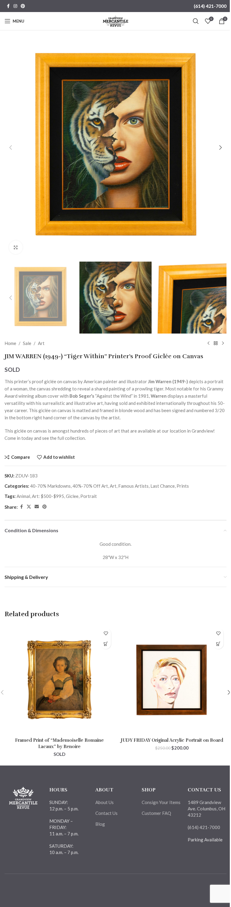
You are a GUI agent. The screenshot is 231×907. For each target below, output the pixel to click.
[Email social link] (37, 507)
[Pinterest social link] (23, 6)
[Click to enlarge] (16, 247)
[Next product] (222, 343)
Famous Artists (133, 486)
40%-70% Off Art (90, 486)
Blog (100, 824)
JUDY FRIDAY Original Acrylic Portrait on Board (172, 740)
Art (41, 343)
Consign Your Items (161, 802)
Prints (183, 486)
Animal (23, 496)
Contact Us (106, 813)
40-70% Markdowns (50, 486)
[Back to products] (215, 343)
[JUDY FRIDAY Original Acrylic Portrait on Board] (171, 680)
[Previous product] (208, 343)
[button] (11, 147)
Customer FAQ (156, 813)
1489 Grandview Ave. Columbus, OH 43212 (206, 809)
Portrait (88, 496)
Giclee (72, 496)
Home (10, 343)
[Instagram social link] (15, 6)
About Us (104, 802)
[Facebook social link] (8, 6)
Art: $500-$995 (48, 496)
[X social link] (29, 507)
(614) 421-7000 (210, 6)
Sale (27, 343)
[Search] (196, 21)
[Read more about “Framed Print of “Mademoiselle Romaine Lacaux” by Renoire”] (105, 643)
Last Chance (162, 486)
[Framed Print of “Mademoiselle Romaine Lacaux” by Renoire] (59, 680)
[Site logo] (115, 20)
